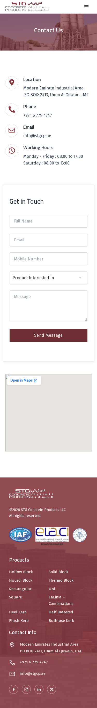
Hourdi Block (20, 580)
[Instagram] (26, 689)
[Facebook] (13, 689)
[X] (51, 689)
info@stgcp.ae (37, 135)
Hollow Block (21, 572)
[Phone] (11, 109)
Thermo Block (61, 580)
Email (28, 127)
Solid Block (58, 572)
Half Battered (61, 612)
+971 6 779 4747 (37, 115)
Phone (29, 106)
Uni (52, 589)
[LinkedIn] (38, 689)
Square (15, 597)
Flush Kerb (19, 620)
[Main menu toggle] (86, 6)
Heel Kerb (18, 612)
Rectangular (20, 589)
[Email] (11, 130)
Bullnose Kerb (61, 620)
